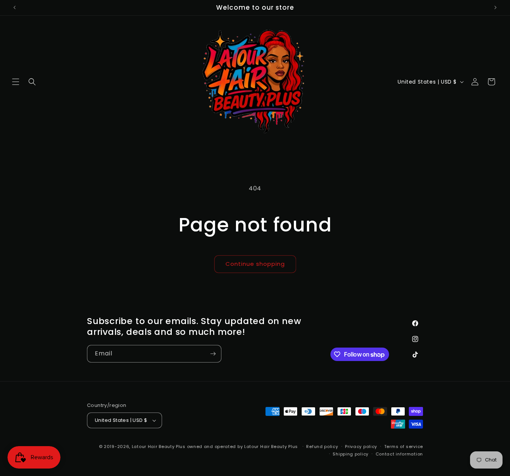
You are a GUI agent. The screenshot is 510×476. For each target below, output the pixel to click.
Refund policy (322, 446)
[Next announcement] (495, 7)
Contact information (399, 454)
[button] (15, 82)
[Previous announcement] (14, 7)
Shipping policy (350, 454)
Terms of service (403, 446)
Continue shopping (255, 264)
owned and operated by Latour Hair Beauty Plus (243, 446)
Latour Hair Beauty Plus (159, 446)
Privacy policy (361, 446)
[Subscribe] (213, 354)
